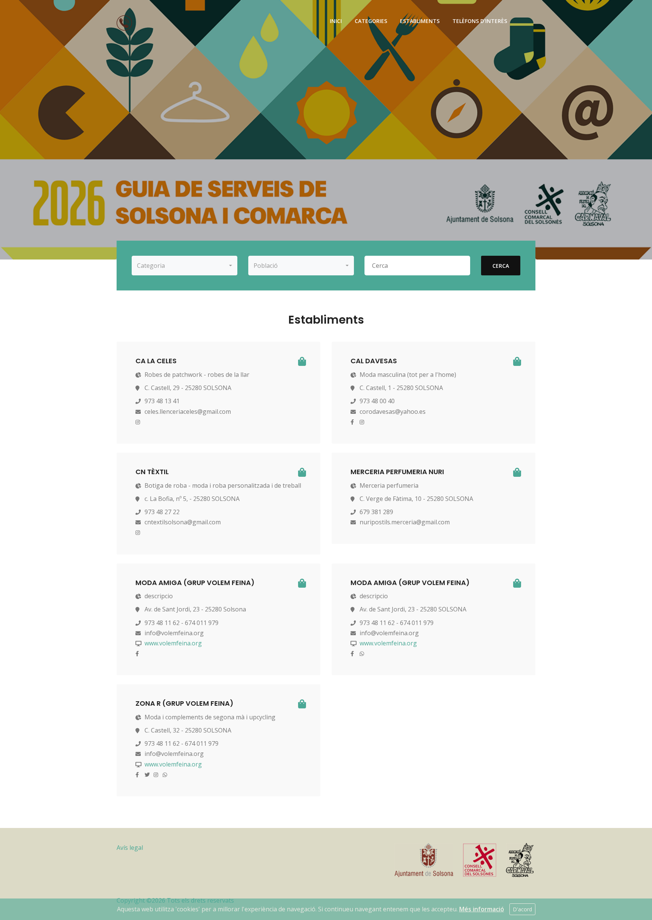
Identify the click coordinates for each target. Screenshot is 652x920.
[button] (184, 265)
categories (371, 21)
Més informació (481, 909)
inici (336, 21)
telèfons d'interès (479, 21)
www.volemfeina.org (173, 643)
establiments (420, 21)
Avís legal (130, 847)
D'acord (522, 909)
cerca (500, 265)
